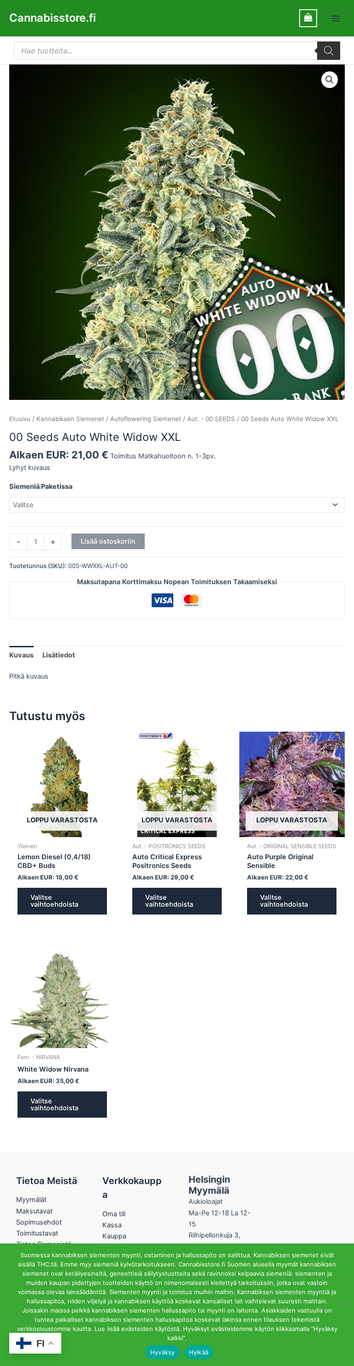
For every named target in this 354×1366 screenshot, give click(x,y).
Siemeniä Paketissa (40, 486)
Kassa (112, 1225)
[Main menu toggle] (335, 18)
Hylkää (199, 1352)
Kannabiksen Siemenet (70, 418)
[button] (329, 79)
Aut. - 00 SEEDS (211, 418)
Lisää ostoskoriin (108, 541)
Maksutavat (34, 1211)
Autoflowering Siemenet (145, 418)
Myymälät (31, 1200)
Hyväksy (162, 1352)
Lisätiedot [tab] (58, 655)
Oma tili (113, 1214)
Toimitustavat (37, 1233)
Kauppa (114, 1236)
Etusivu (19, 418)
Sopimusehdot (39, 1222)
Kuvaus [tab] (21, 655)
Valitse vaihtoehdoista (54, 901)
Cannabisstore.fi (52, 17)
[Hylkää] (342, 1304)
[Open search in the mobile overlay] (177, 50)
